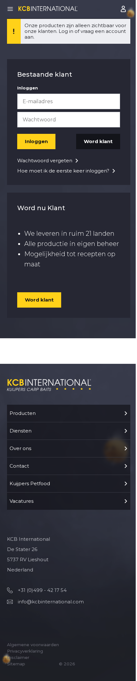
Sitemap (16, 663)
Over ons (20, 448)
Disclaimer (18, 657)
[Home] (47, 8)
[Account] (124, 9)
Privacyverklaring (25, 651)
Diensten (21, 431)
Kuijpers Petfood (30, 483)
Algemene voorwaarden (33, 644)
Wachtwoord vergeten (44, 160)
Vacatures (21, 501)
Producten (23, 413)
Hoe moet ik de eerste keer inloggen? (63, 171)
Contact (19, 466)
